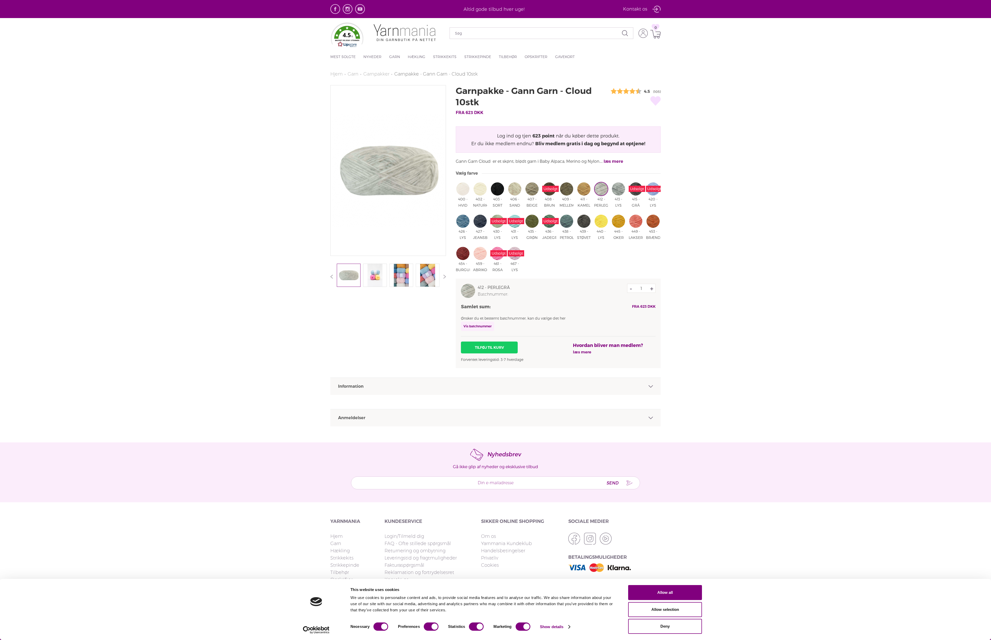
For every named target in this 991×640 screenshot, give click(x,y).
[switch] (431, 626)
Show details (551, 627)
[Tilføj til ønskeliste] (655, 101)
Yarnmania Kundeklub (506, 543)
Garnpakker (376, 74)
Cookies (490, 565)
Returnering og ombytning (415, 551)
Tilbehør (508, 56)
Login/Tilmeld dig (404, 536)
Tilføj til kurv (489, 347)
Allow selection (665, 609)
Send (612, 482)
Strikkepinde (477, 56)
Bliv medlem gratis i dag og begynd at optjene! (590, 143)
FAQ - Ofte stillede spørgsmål (418, 543)
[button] (347, 38)
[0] (654, 34)
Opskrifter (536, 56)
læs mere (613, 161)
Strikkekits (445, 56)
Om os (488, 536)
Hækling (416, 56)
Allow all (665, 592)
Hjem (336, 74)
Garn (394, 56)
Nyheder (372, 56)
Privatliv (489, 558)
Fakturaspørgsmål (404, 565)
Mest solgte (343, 56)
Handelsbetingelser (503, 551)
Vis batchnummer (477, 326)
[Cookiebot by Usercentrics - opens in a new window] (316, 630)
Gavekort (565, 56)
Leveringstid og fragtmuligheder (421, 558)
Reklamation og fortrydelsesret (419, 572)
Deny (665, 626)
